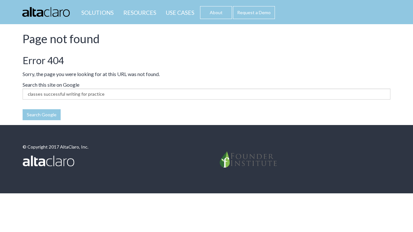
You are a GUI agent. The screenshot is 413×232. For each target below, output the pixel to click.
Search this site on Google (51, 85)
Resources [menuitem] (139, 12)
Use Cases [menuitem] (180, 12)
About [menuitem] (216, 12)
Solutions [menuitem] (97, 12)
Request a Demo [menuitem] (254, 12)
